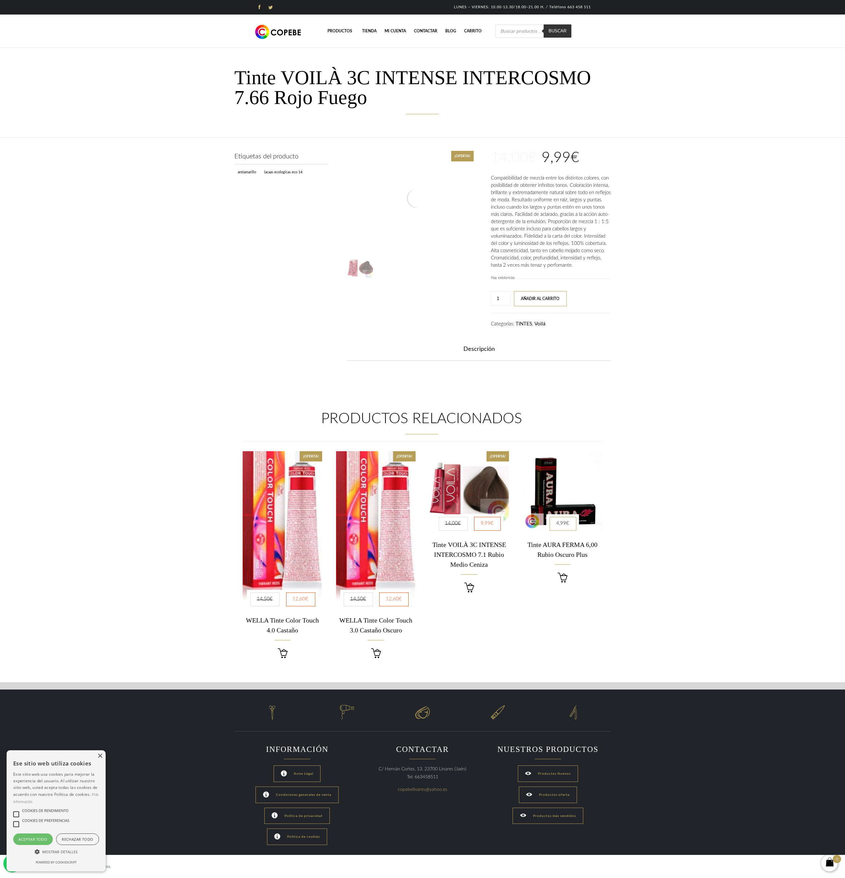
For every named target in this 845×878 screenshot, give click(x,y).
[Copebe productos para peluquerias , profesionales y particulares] (279, 32)
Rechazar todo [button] (77, 839)
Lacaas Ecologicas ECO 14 (283, 172)
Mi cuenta (395, 31)
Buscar (557, 30)
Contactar (425, 31)
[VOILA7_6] (360, 268)
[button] (282, 653)
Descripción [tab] (479, 349)
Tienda (369, 31)
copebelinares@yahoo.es (422, 789)
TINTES (524, 323)
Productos (339, 31)
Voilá (539, 323)
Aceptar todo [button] (32, 839)
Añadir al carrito (540, 299)
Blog (450, 31)
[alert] (56, 810)
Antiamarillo (247, 172)
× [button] (99, 756)
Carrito (473, 31)
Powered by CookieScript (56, 862)
